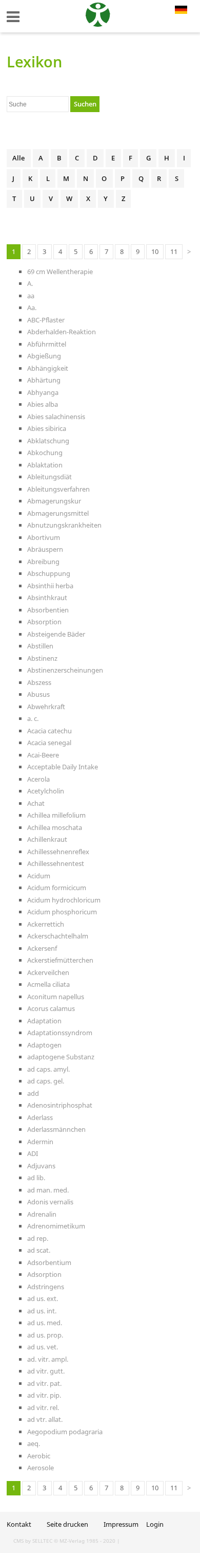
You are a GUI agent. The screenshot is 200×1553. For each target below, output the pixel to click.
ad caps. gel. (45, 1081)
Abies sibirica (46, 428)
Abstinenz (42, 658)
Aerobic (38, 1455)
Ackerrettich (45, 924)
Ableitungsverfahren (58, 489)
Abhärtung (44, 380)
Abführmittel (46, 344)
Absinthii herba (50, 585)
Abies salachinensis (56, 416)
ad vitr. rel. (43, 1407)
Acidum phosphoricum (62, 911)
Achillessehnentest (55, 863)
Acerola (38, 779)
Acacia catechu (49, 730)
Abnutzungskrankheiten (64, 525)
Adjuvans (41, 1165)
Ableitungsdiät (49, 476)
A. (30, 283)
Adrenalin (41, 1214)
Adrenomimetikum (56, 1226)
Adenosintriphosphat (59, 1105)
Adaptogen (44, 1045)
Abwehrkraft (46, 706)
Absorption (44, 621)
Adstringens (45, 1286)
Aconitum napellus (55, 996)
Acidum (38, 875)
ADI (32, 1153)
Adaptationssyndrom (59, 1032)
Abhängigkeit (47, 368)
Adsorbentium (49, 1262)
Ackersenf (42, 948)
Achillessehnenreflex (58, 851)
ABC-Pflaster (46, 319)
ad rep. (37, 1238)
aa (30, 295)
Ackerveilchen (48, 972)
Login (155, 1524)
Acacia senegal (49, 742)
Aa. (31, 307)
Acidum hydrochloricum (64, 900)
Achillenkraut (47, 839)
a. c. (32, 718)
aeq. (33, 1443)
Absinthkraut (47, 597)
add (33, 1093)
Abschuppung (48, 573)
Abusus (38, 694)
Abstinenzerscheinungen (65, 670)
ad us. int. (41, 1310)
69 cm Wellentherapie (60, 271)
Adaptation (44, 1020)
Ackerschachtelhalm (57, 936)
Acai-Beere (43, 755)
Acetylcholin (45, 791)
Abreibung (43, 561)
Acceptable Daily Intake (62, 766)
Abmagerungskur (54, 500)
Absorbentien (48, 610)
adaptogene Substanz (60, 1056)
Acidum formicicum (56, 887)
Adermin (40, 1141)
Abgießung (44, 355)
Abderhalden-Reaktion (61, 331)
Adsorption (44, 1274)
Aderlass (40, 1117)
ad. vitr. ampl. (47, 1359)
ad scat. (38, 1250)
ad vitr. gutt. (46, 1371)
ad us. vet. (42, 1346)
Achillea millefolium (56, 815)
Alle (18, 157)
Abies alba (42, 404)
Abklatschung (48, 440)
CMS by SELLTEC (32, 1540)
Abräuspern (45, 549)
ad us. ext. (42, 1298)
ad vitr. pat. (44, 1383)
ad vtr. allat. (45, 1419)
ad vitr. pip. (44, 1395)
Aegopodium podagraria (65, 1431)
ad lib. (36, 1177)
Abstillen (40, 646)
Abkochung (45, 452)
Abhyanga (42, 392)
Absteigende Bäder (56, 634)
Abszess (39, 682)
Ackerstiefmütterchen (60, 960)
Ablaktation (45, 464)
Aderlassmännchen (56, 1129)
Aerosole (40, 1467)
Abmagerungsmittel (58, 513)
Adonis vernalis (50, 1201)
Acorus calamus (51, 1008)
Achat (36, 803)
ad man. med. (48, 1190)
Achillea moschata (54, 827)
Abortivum (43, 537)
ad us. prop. (45, 1335)
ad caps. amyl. (48, 1069)
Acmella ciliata (48, 984)
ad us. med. (44, 1322)
